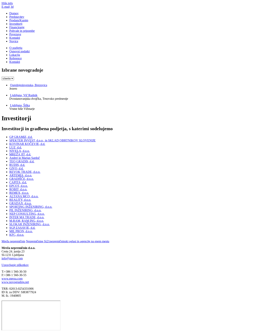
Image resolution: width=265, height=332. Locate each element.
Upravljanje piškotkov (15, 265)
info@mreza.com (12, 258)
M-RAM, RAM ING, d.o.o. (26, 220)
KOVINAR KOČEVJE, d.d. (27, 144)
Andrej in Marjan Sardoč (24, 157)
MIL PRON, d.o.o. (21, 231)
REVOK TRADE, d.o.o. (24, 171)
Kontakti (14, 61)
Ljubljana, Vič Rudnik (23, 95)
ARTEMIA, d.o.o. (20, 175)
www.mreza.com (12, 278)
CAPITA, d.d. (18, 182)
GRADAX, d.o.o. (20, 203)
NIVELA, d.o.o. (19, 151)
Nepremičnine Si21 (67, 241)
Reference (15, 58)
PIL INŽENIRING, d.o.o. (25, 210)
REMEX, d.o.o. (19, 192)
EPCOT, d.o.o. (18, 185)
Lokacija (14, 54)
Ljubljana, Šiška (20, 105)
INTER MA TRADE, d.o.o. (26, 217)
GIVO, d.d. (16, 168)
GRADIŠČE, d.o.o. (21, 178)
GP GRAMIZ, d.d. (21, 137)
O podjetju (15, 47)
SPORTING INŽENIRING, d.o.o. (30, 206)
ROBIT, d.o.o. (18, 189)
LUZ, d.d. (15, 147)
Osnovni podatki (19, 51)
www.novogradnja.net (15, 282)
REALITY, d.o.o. (20, 199)
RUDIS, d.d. (17, 164)
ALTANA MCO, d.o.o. (23, 196)
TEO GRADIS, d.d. (21, 161)
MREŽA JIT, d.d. (20, 154)
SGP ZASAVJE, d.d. (22, 227)
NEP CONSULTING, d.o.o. (27, 213)
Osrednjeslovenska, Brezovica (28, 85)
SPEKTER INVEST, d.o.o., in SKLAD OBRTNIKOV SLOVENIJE (52, 140)
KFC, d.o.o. (16, 234)
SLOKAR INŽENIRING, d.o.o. (29, 224)
